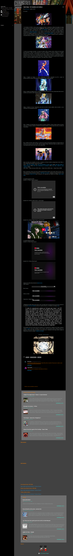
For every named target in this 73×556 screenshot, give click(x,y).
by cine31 (27, 357)
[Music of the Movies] (7, 13)
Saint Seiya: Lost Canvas (45, 172)
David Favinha (29, 367)
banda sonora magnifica (49, 33)
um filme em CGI (32, 174)
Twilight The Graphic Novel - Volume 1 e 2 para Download (35, 394)
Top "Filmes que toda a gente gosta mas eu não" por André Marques (36, 520)
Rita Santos (29, 361)
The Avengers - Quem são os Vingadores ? (32, 417)
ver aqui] (28, 328)
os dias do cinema (33, 357)
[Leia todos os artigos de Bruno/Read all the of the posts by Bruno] (46, 551)
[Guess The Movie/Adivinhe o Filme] (7, 16)
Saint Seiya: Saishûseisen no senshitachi (41, 165)
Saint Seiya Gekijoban (31, 164)
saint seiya (39, 357)
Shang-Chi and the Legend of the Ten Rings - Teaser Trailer (35, 429)
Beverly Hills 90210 (26, 499)
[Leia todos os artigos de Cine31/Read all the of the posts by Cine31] (42, 551)
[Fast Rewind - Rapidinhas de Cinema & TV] (7, 9)
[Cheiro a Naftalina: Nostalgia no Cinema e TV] (7, 8)
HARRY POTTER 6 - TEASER (28, 532)
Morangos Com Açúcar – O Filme (30, 406)
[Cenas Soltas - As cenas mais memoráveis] (7, 11)
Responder (29, 365)
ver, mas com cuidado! (32, 305)
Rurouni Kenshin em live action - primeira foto (32, 509)
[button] (63, 7)
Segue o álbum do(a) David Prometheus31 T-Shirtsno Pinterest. (31, 486)
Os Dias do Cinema (46, 334)
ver (58, 305)
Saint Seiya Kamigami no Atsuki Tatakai (45, 164)
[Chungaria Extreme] (7, 12)
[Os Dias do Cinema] (7, 15)
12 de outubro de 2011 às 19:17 (37, 367)
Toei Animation (44, 29)
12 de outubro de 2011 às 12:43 (36, 361)
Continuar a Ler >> (60, 403)
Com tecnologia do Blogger (44, 553)
